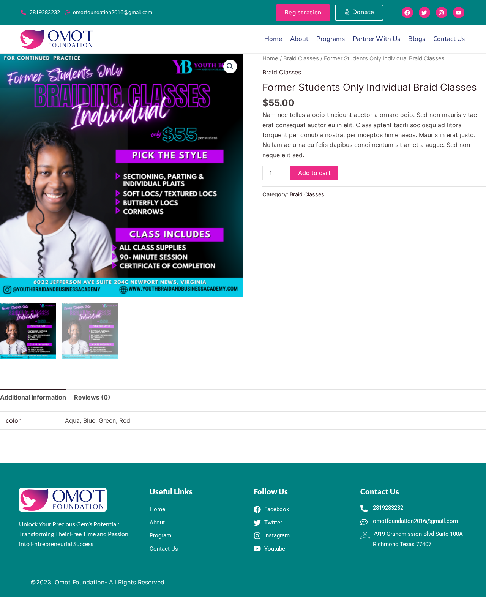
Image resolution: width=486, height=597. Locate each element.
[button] (230, 66)
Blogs (416, 39)
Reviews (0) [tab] (92, 397)
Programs (330, 39)
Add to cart (314, 173)
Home (273, 39)
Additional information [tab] (33, 397)
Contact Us (449, 39)
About (299, 39)
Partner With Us (376, 39)
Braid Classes (301, 58)
